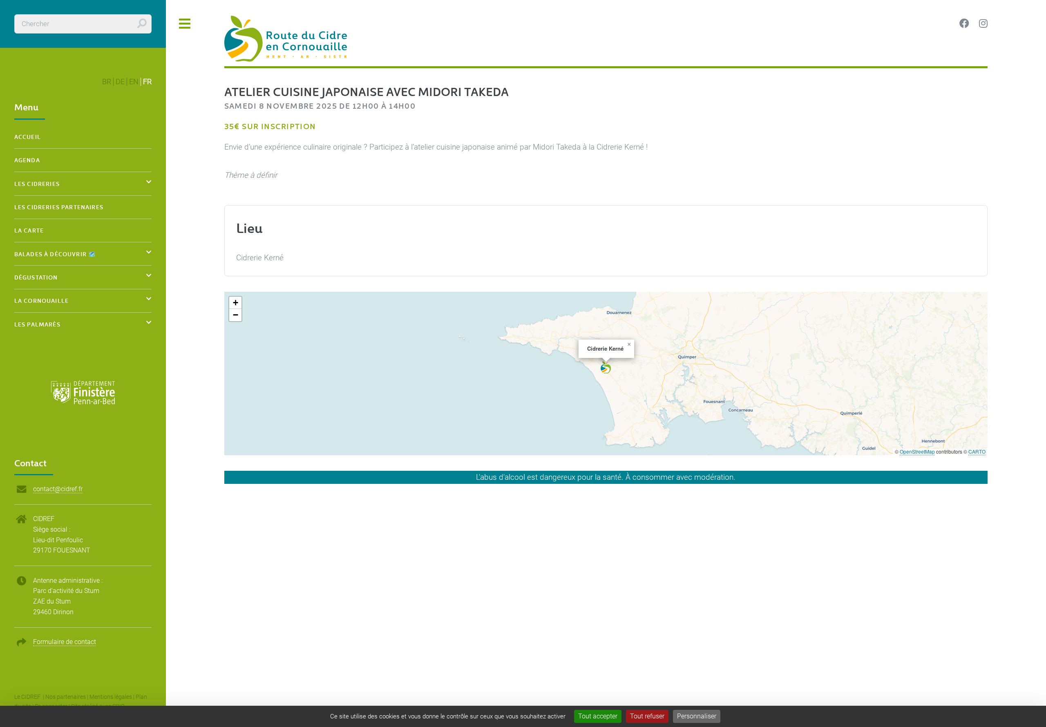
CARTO (977, 451)
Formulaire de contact (64, 642)
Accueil (27, 137)
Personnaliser (696, 716)
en (134, 82)
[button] (606, 367)
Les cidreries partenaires (58, 207)
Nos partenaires (65, 696)
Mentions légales (110, 696)
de (120, 82)
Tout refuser (647, 716)
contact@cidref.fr (58, 489)
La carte (29, 230)
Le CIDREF (28, 696)
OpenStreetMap (917, 451)
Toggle (185, 24)
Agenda (27, 160)
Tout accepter (597, 716)
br (106, 82)
